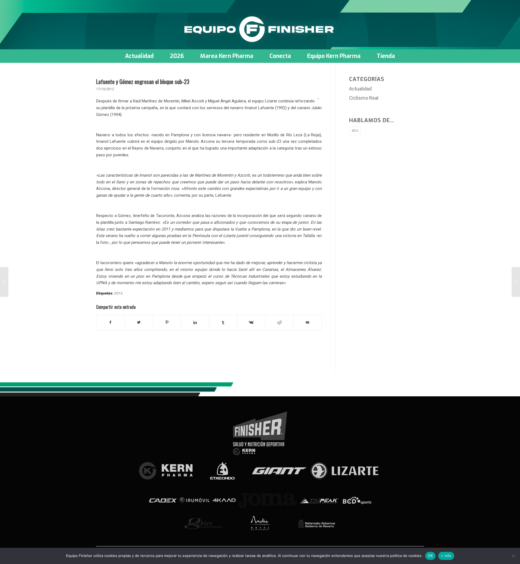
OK (430, 555)
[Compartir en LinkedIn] (195, 322)
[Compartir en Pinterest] (167, 322)
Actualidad (360, 89)
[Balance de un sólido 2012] (4, 282)
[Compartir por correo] (307, 322)
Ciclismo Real (363, 98)
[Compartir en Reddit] (279, 322)
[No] (513, 556)
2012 (118, 293)
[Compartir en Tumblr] (223, 322)
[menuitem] (139, 56)
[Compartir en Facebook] (110, 322)
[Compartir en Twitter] (139, 322)
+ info (446, 555)
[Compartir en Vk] (251, 322)
